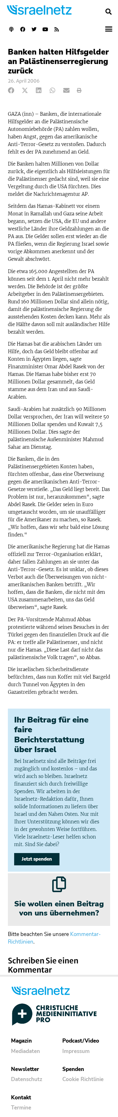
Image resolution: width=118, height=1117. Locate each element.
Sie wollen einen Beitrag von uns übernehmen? (59, 908)
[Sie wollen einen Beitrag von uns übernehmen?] (59, 884)
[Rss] (57, 29)
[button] (108, 11)
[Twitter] (34, 29)
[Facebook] (23, 29)
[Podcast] (11, 29)
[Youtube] (45, 29)
